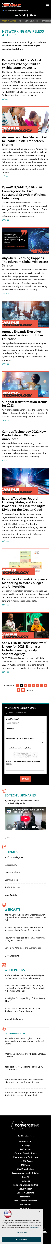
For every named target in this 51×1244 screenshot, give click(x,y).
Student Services (12, 887)
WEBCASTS (12, 909)
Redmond (25, 1180)
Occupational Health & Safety (26, 1173)
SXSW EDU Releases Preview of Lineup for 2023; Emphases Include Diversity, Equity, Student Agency (24, 648)
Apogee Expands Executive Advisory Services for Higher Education (22, 335)
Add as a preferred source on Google (16, 10)
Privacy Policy (25, 748)
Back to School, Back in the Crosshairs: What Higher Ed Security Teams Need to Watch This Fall (25, 917)
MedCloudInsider (25, 1169)
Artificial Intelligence (14, 857)
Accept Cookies (21, 1239)
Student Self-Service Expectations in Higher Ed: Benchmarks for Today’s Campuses (25, 976)
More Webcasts (12, 955)
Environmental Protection (25, 1157)
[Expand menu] (47, 5)
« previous (9, 685)
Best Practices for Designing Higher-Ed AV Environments (24, 1068)
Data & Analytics (12, 872)
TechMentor (25, 1196)
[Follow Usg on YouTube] (31, 15)
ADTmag (26, 1145)
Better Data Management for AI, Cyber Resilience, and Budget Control (22, 1010)
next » (30, 690)
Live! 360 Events (25, 1161)
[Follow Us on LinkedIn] (16, 15)
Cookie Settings (21, 1232)
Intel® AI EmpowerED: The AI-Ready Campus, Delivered (25, 1055)
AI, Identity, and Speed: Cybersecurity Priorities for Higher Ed (22, 802)
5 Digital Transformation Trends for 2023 (24, 403)
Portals (11, 852)
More (7, 837)
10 (23, 690)
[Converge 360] (25, 1125)
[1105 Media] (25, 1135)
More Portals (11, 895)
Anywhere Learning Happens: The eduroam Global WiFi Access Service (25, 261)
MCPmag (25, 1165)
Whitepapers (15, 970)
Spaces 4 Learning (25, 1192)
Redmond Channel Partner (25, 1184)
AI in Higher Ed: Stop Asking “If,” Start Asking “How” (25, 999)
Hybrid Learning (31, 21)
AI (20, 21)
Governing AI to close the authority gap (23, 947)
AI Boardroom (25, 1141)
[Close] (39, 1211)
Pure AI (25, 1176)
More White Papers (14, 1019)
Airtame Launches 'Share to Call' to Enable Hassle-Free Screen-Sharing (25, 141)
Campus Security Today (25, 1153)
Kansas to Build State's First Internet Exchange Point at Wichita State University (21, 64)
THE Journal (25, 1208)
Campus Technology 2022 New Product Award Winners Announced (24, 435)
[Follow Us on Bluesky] (24, 15)
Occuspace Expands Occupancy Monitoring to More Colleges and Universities (24, 583)
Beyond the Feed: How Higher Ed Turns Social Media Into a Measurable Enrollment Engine (24, 1041)
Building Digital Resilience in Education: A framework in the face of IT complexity (24, 929)
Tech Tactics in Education (25, 1200)
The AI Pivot (25, 1204)
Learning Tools (11, 879)
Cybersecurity (11, 864)
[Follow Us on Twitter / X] (20, 15)
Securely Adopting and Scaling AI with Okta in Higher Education (25, 939)
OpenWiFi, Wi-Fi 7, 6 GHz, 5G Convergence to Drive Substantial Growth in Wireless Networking (24, 192)
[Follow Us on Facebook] (27, 15)
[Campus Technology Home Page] (11, 5)
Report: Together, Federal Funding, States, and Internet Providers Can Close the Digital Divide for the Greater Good (24, 504)
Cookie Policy (34, 1227)
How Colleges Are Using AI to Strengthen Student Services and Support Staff (24, 1093)
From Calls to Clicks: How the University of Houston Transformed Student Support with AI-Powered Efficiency (25, 988)
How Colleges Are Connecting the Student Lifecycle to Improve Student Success (24, 1081)
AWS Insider (25, 1149)
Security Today (25, 1188)
